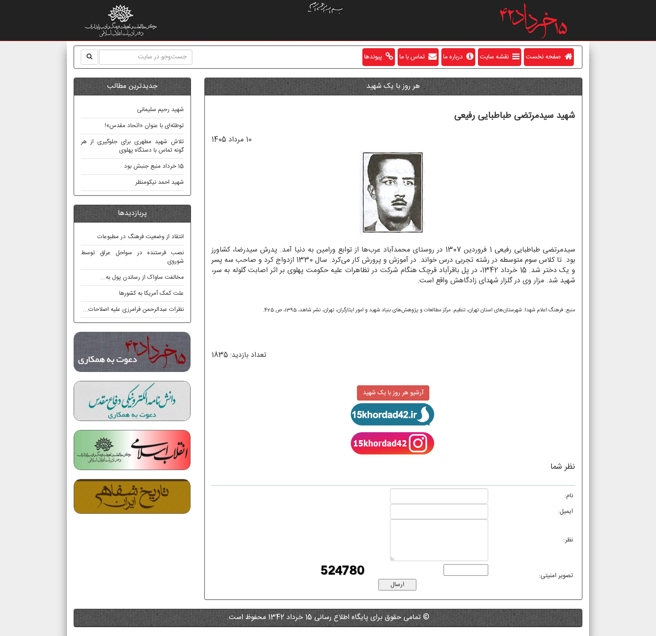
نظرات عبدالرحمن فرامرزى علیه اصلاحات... (133, 309)
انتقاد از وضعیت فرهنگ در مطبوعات (140, 237)
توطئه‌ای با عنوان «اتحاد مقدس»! (144, 126)
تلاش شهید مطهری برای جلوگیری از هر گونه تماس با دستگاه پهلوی (132, 146)
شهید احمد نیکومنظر (159, 182)
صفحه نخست (545, 57)
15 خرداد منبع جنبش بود (154, 166)
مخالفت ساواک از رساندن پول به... (142, 277)
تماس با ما (413, 57)
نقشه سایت (496, 57)
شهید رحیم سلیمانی (160, 110)
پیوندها (375, 57)
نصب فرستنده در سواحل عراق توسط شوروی (132, 257)
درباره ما (454, 57)
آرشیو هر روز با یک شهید (393, 393)
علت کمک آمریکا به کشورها (151, 293)
